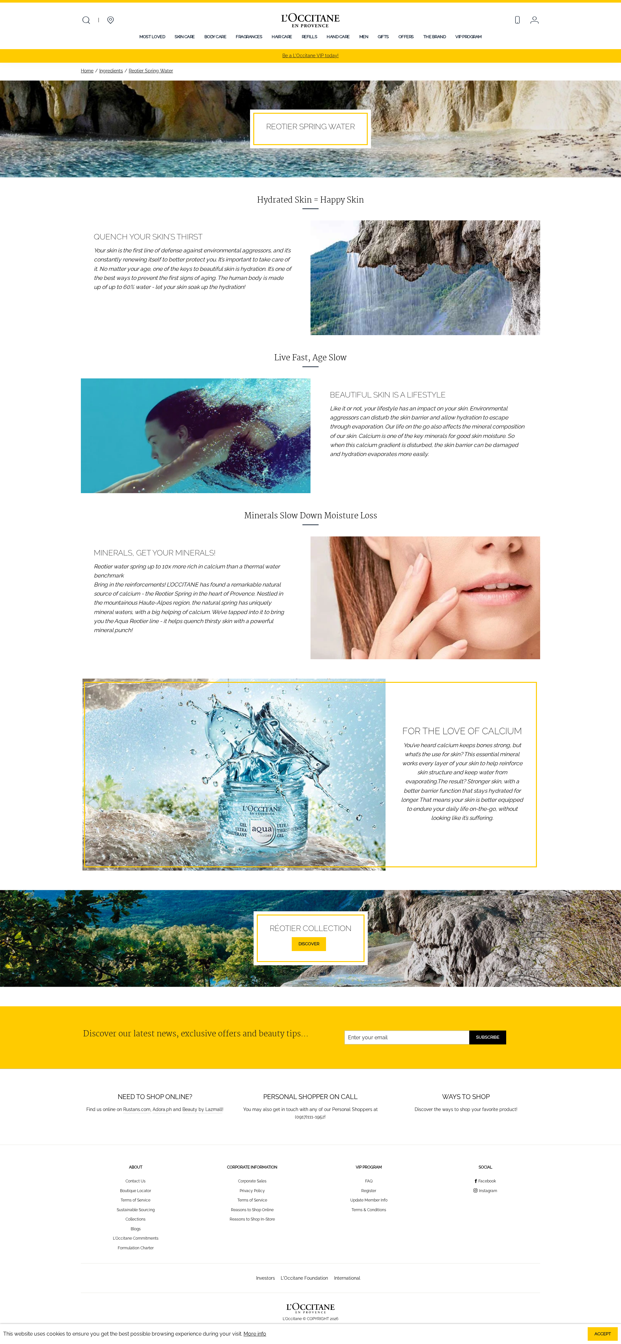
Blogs (136, 1229)
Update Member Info (368, 1200)
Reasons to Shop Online (252, 1210)
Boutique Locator (135, 1191)
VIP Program (468, 36)
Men (363, 36)
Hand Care (338, 36)
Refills (309, 36)
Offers (406, 36)
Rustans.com (136, 1109)
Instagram (488, 1191)
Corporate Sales (252, 1181)
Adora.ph (162, 1109)
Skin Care (185, 36)
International (347, 1278)
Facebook (487, 1181)
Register (368, 1191)
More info (255, 1334)
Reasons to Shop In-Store (252, 1219)
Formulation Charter (136, 1248)
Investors (265, 1278)
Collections (135, 1219)
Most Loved (152, 36)
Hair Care (282, 36)
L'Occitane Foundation (304, 1278)
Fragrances (249, 36)
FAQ (369, 1181)
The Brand (434, 36)
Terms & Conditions (369, 1210)
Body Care (215, 36)
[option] (310, 55)
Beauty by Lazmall (202, 1109)
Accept (602, 1333)
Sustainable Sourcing (136, 1210)
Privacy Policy (252, 1191)
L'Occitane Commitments (135, 1238)
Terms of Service (135, 1200)
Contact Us (135, 1181)
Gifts (383, 36)
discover (309, 943)
